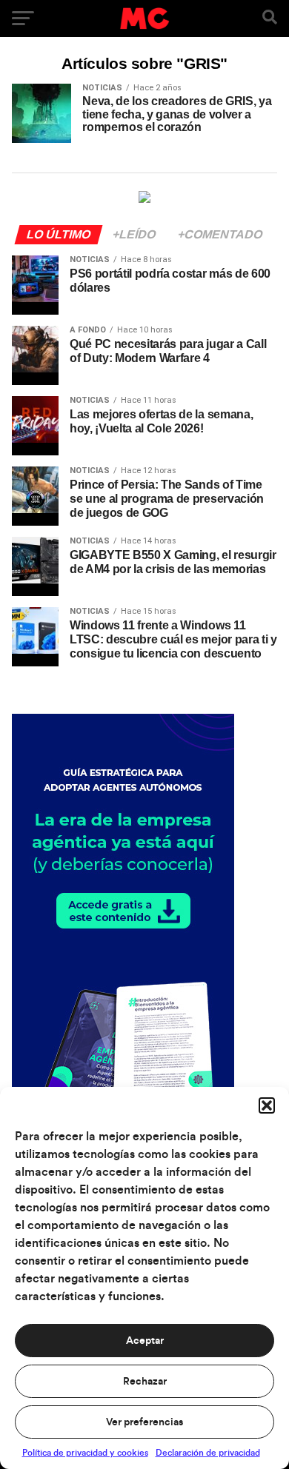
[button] (266, 1105)
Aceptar (145, 1341)
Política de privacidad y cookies (85, 1452)
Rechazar (145, 1381)
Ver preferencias (144, 1422)
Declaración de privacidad (208, 1452)
